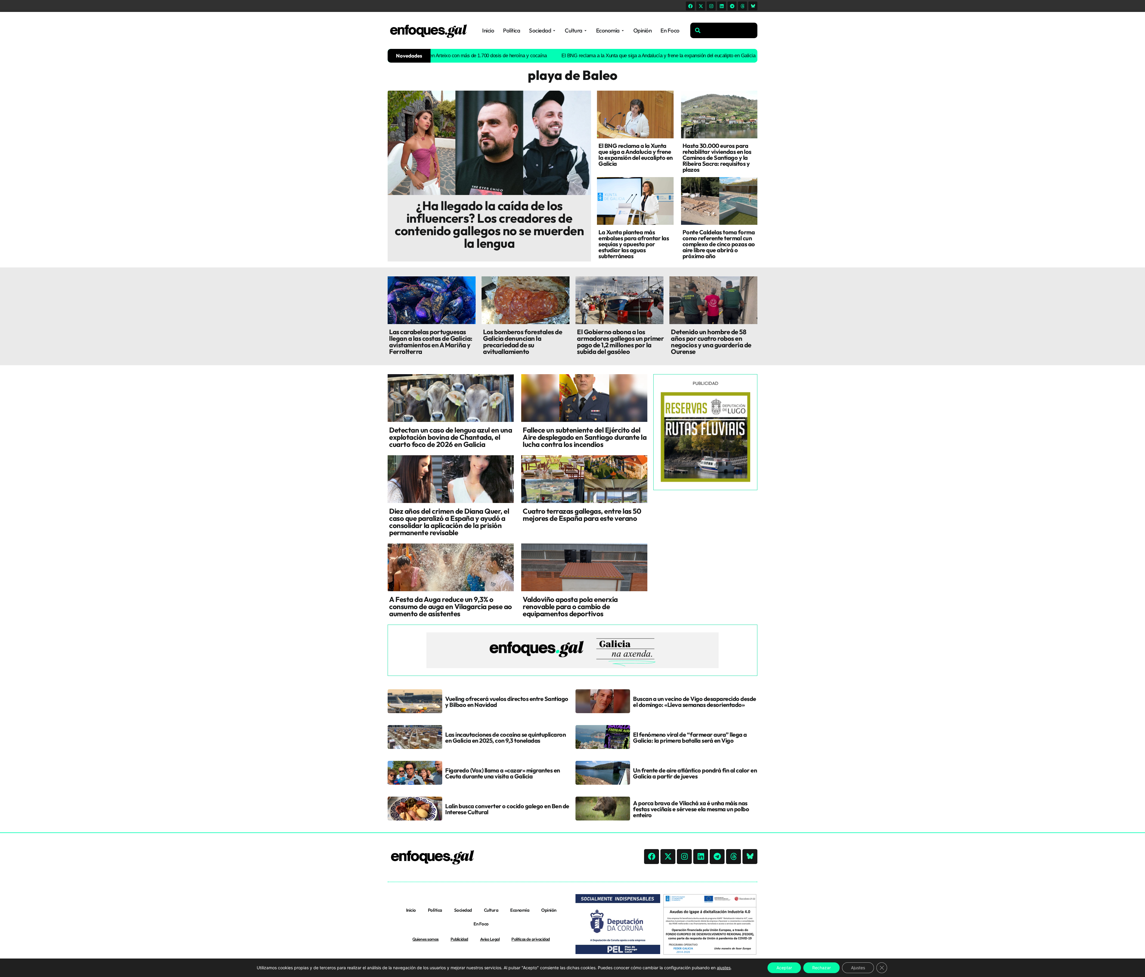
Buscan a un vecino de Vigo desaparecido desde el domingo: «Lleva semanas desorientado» (694, 701)
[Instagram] (711, 5)
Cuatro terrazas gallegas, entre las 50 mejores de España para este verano (582, 515)
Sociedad (463, 910)
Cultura (491, 910)
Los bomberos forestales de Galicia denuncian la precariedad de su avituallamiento (522, 342)
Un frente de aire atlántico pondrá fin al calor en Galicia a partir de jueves (695, 773)
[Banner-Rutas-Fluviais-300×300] (705, 480)
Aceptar (784, 967)
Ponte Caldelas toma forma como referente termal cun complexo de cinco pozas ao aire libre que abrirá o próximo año (719, 244)
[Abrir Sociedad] (554, 30)
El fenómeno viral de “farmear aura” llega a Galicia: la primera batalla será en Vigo (690, 737)
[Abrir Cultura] (585, 30)
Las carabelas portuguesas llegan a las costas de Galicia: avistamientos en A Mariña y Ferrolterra (430, 342)
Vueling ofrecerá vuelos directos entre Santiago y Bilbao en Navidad (506, 701)
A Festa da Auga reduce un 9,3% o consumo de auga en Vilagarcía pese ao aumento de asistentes (450, 606)
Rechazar (821, 967)
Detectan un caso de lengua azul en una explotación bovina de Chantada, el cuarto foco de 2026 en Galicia (450, 437)
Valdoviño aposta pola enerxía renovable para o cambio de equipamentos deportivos (570, 606)
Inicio (411, 910)
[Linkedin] (721, 5)
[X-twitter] (700, 5)
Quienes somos (425, 939)
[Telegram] (732, 5)
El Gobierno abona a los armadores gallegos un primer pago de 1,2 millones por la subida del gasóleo (620, 342)
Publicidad (459, 939)
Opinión (548, 910)
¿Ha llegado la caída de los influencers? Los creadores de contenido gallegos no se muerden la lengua (489, 224)
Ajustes (858, 967)
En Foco (481, 924)
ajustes (724, 967)
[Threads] (742, 5)
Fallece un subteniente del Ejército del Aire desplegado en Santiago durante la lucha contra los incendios (584, 437)
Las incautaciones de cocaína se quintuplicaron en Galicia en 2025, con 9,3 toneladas (505, 737)
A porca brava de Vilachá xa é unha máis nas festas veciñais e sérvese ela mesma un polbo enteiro (691, 809)
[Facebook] (690, 5)
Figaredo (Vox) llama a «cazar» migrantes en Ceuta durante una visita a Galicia (502, 773)
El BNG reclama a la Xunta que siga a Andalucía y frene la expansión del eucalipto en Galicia (606, 55)
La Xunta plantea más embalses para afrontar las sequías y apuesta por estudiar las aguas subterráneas (633, 244)
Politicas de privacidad (530, 939)
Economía (519, 910)
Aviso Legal (490, 939)
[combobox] (723, 30)
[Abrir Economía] (622, 30)
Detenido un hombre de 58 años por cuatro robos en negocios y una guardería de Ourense (711, 342)
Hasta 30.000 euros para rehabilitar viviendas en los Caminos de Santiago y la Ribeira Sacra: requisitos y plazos (717, 157)
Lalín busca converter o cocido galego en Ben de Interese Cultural (507, 809)
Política (435, 910)
